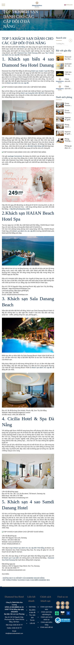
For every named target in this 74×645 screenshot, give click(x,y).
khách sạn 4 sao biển (11, 558)
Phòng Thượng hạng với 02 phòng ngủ (68, 140)
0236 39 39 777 (18, 625)
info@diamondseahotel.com (14, 633)
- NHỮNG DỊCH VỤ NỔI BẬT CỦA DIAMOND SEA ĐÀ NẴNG (23, 578)
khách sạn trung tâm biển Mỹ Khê (32, 93)
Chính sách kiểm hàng (68, 87)
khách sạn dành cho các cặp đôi (24, 231)
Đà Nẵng (22, 47)
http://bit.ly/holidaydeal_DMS (20, 209)
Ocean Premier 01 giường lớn (68, 111)
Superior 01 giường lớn (68, 133)
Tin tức (32, 620)
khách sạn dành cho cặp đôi (42, 367)
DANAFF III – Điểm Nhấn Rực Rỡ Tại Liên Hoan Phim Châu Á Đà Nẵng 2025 (68, 65)
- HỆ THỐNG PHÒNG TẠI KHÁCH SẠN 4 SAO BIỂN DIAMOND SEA (26, 580)
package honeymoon (15, 156)
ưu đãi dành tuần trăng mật (34, 146)
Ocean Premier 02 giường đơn (68, 104)
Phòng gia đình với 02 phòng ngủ (68, 147)
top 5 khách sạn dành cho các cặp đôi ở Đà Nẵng (27, 548)
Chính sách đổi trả (67, 80)
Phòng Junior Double (67, 126)
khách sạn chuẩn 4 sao (39, 71)
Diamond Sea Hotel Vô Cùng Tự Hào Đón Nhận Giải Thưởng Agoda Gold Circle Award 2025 (68, 58)
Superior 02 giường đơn (68, 119)
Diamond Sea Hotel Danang (27, 53)
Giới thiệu (32, 607)
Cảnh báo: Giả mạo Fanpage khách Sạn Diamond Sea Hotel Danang (68, 73)
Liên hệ (32, 623)
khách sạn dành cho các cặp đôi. (18, 83)
